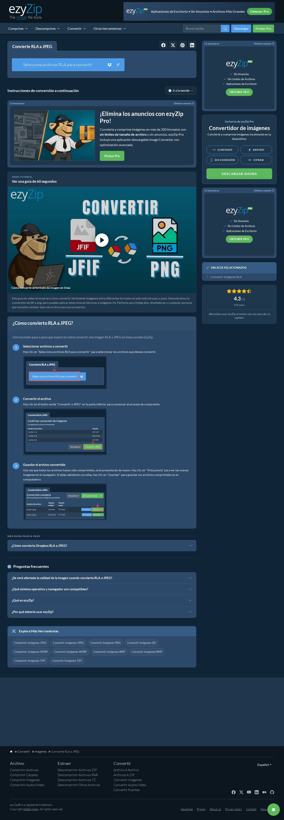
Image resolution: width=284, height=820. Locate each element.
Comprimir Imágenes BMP (109, 651)
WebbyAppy (30, 809)
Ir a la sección (181, 90)
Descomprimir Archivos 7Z (77, 780)
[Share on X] (173, 45)
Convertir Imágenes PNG (105, 642)
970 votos (239, 304)
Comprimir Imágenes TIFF (30, 660)
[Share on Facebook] (163, 45)
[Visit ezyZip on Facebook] (234, 792)
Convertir (74, 28)
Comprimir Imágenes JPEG (30, 642)
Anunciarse (19, 103)
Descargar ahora (239, 174)
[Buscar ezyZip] (225, 28)
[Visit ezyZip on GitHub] (272, 792)
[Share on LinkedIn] (192, 45)
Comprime (15, 28)
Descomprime (46, 28)
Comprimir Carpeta (24, 775)
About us (215, 809)
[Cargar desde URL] (118, 64)
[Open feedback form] (273, 809)
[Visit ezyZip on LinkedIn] (257, 792)
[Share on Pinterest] (182, 45)
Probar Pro (263, 28)
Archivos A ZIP (124, 775)
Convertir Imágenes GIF (141, 642)
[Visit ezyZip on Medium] (264, 792)
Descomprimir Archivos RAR (78, 775)
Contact (251, 809)
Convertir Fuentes (127, 790)
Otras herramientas (108, 28)
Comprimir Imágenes (25, 780)
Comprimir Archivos (24, 770)
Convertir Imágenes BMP (147, 651)
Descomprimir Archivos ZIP (77, 770)
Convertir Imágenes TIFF (67, 660)
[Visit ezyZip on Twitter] (241, 792)
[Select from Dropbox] (109, 64)
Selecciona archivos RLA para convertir (57, 64)
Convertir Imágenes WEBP (70, 651)
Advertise (187, 809)
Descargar (241, 28)
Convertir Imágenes (128, 780)
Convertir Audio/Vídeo (130, 785)
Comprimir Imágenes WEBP (31, 651)
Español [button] (262, 765)
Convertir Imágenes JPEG (68, 642)
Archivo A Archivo (126, 770)
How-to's (266, 809)
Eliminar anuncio (182, 103)
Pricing (201, 809)
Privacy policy (233, 809)
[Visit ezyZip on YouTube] (249, 792)
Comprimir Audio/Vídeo (27, 785)
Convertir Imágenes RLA (226, 277)
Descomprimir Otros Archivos (79, 785)
